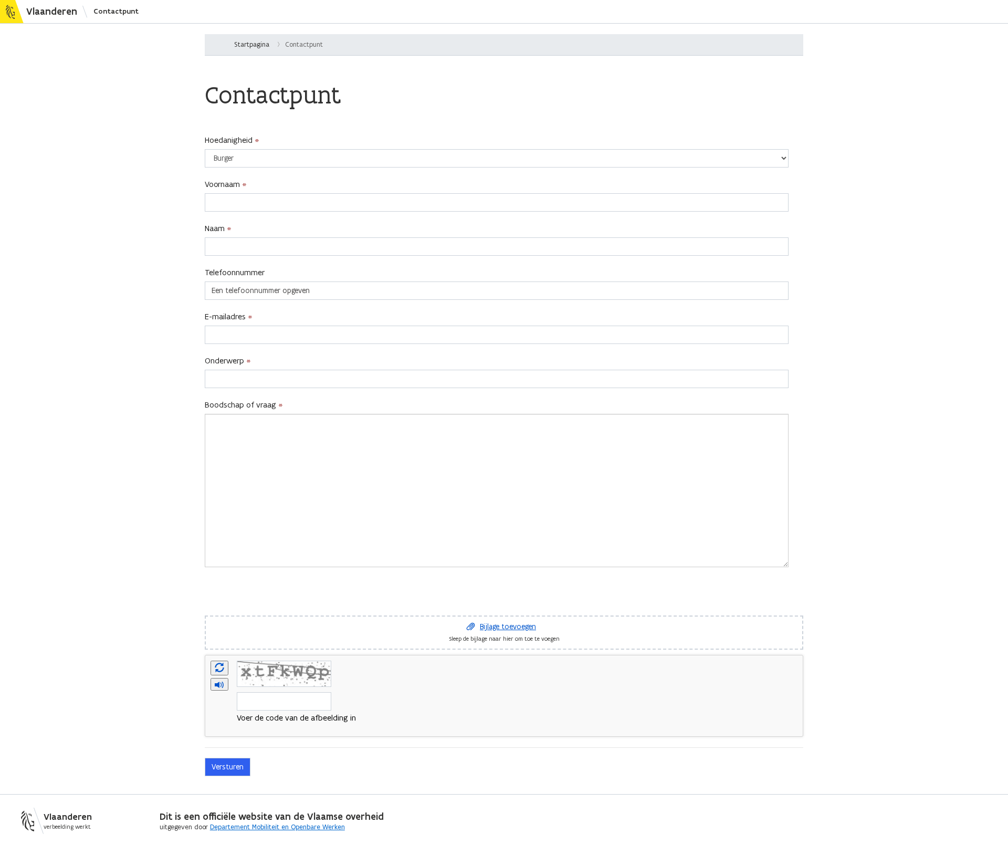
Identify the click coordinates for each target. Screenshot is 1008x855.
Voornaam (222, 184)
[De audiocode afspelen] (219, 685)
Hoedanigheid (229, 140)
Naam (215, 228)
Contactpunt (116, 11)
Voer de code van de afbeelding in (296, 718)
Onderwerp (224, 361)
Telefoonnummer (235, 272)
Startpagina (251, 44)
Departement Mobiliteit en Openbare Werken (277, 826)
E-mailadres (225, 316)
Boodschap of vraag (240, 405)
